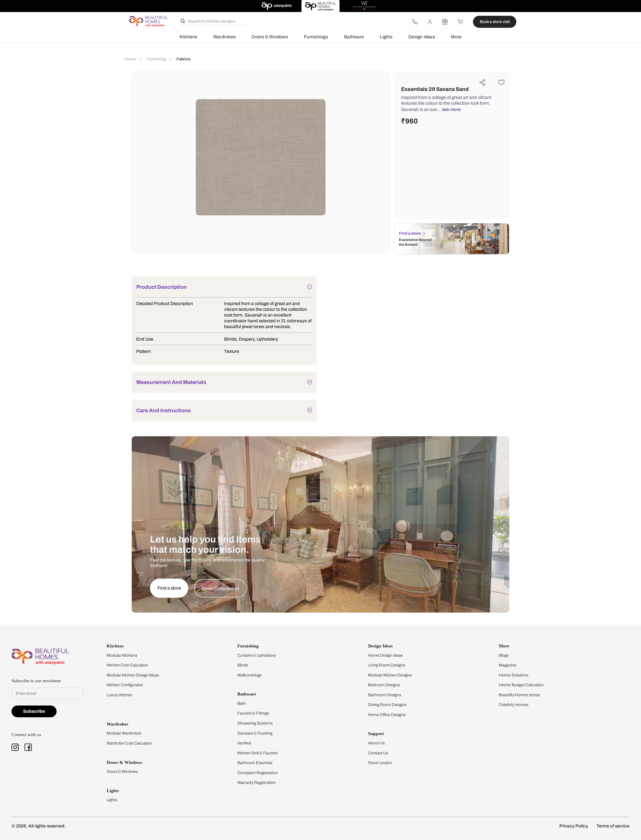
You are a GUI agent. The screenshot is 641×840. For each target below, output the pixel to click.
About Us (376, 743)
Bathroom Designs (384, 695)
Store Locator (380, 763)
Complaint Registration (257, 773)
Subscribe (34, 711)
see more (451, 109)
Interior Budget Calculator (521, 685)
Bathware (354, 36)
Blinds (242, 665)
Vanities (244, 743)
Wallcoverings (249, 675)
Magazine (507, 665)
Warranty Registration (256, 782)
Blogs (504, 655)
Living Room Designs (386, 665)
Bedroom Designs (384, 685)
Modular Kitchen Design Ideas (133, 675)
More (456, 36)
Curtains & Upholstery (256, 655)
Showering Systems (255, 723)
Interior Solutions (513, 675)
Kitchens (188, 36)
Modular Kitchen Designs (390, 675)
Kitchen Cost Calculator (127, 665)
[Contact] (415, 22)
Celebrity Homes (513, 705)
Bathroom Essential (254, 763)
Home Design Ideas (385, 655)
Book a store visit (495, 22)
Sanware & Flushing (254, 733)
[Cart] (460, 22)
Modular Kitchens (122, 655)
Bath (241, 703)
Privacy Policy (573, 825)
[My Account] (430, 22)
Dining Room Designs (387, 705)
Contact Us (378, 753)
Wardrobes (224, 36)
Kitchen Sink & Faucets (257, 753)
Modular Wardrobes (124, 733)
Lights (386, 36)
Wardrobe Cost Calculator (129, 743)
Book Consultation (220, 588)
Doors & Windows (270, 36)
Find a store (410, 233)
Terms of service (612, 825)
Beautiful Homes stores (519, 695)
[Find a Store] (445, 22)
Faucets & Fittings (253, 713)
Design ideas (421, 36)
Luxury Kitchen (119, 695)
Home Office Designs (387, 715)
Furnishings (316, 36)
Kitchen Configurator (125, 685)
